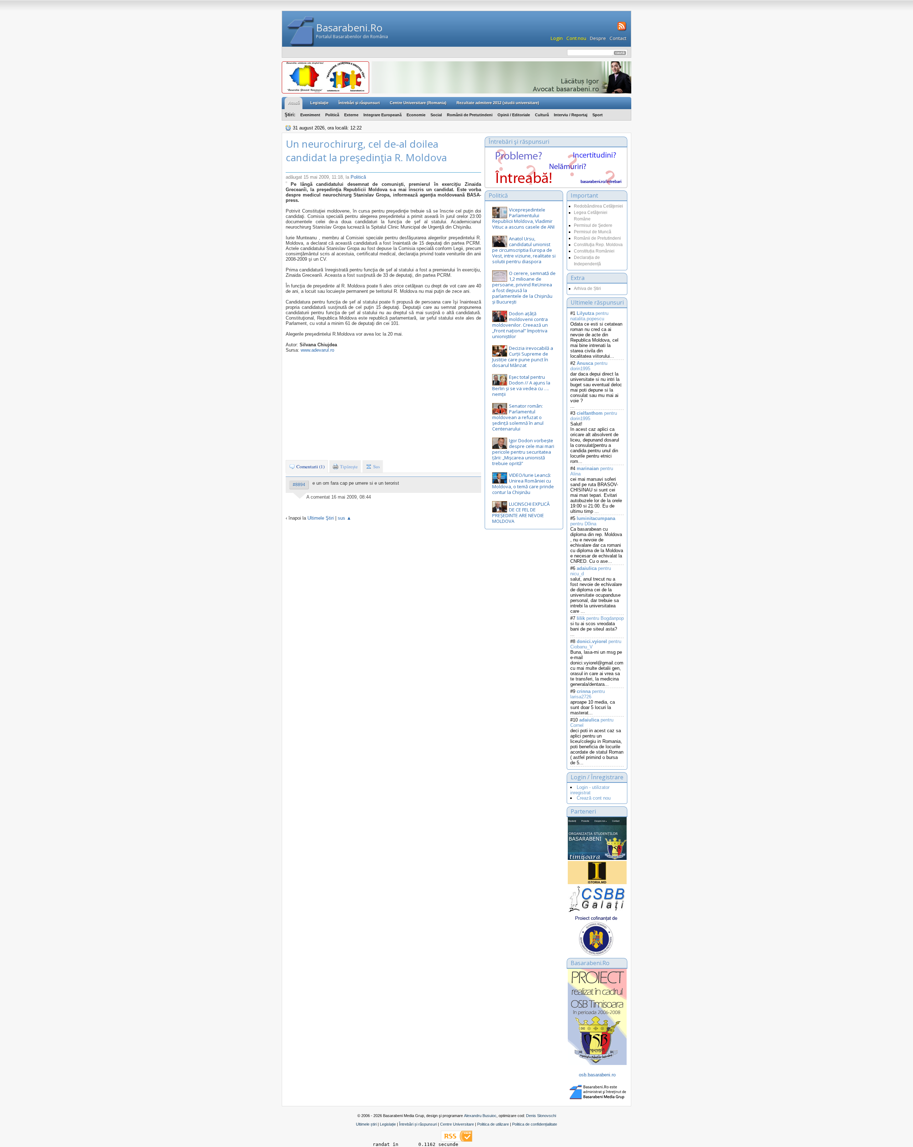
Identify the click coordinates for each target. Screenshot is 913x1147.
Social (436, 115)
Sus (376, 466)
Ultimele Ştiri (320, 518)
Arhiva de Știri (587, 288)
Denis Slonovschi (541, 1115)
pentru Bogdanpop (600, 618)
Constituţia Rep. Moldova (598, 244)
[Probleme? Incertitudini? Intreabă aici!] (556, 183)
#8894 (299, 484)
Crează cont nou (594, 798)
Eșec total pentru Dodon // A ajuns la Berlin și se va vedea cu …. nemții (521, 385)
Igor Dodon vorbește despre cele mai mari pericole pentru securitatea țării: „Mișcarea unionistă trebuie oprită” (523, 452)
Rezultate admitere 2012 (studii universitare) (497, 103)
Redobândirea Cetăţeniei (598, 206)
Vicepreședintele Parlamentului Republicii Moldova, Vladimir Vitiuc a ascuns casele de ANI (523, 218)
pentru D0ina (592, 521)
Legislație (388, 1124)
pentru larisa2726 (587, 694)
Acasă (293, 103)
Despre (598, 38)
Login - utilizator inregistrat (589, 790)
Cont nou (576, 38)
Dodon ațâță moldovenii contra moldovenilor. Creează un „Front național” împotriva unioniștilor (520, 325)
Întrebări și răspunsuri (418, 1124)
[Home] (300, 31)
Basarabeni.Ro (349, 27)
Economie (416, 115)
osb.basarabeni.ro (597, 1074)
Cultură (542, 115)
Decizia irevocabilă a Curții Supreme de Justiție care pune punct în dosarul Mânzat (522, 356)
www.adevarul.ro (317, 350)
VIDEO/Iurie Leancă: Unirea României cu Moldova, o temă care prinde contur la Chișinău (523, 483)
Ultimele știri (366, 1124)
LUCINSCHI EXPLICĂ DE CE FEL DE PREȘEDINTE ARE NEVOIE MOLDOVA (521, 512)
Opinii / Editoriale (514, 115)
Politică (332, 115)
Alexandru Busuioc (480, 1115)
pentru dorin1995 (588, 366)
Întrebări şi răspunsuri (359, 103)
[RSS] (621, 30)
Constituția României (594, 251)
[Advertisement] (383, 406)
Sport (597, 115)
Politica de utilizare (493, 1124)
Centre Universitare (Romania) (418, 103)
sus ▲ (344, 518)
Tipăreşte (348, 466)
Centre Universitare (457, 1124)
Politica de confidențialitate (534, 1124)
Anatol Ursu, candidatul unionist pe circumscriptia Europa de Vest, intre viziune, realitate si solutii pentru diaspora (524, 250)
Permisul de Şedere (593, 225)
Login (557, 38)
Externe (351, 115)
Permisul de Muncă (592, 231)
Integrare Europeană (382, 115)
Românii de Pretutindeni (470, 115)
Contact (617, 38)
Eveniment (310, 115)
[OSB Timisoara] (597, 838)
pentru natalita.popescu (589, 316)
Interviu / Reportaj (570, 115)
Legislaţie (319, 103)
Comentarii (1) (310, 466)
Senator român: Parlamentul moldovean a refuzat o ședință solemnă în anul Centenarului (518, 417)
